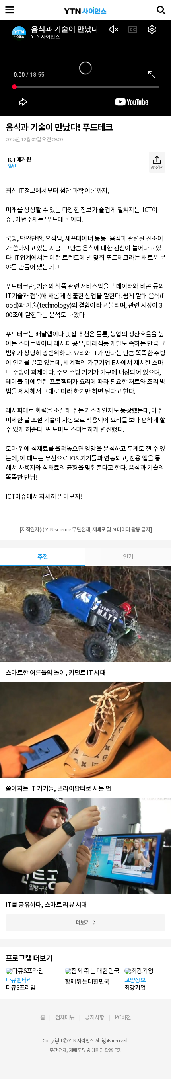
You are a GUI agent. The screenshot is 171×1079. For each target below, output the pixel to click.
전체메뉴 (65, 1017)
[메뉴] (10, 10)
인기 (128, 556)
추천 (42, 556)
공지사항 (94, 1017)
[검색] (161, 10)
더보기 (83, 922)
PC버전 (123, 1017)
